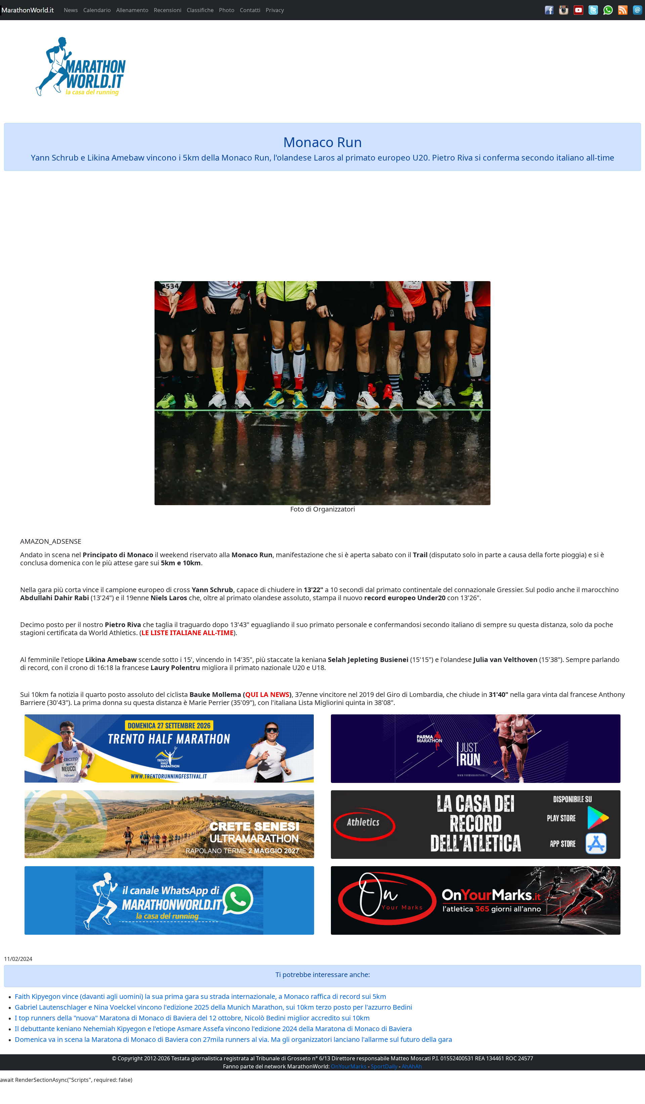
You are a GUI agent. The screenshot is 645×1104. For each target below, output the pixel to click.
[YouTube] (578, 9)
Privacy (275, 10)
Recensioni (167, 10)
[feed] (623, 9)
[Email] (637, 9)
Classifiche (200, 10)
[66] (169, 749)
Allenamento (132, 10)
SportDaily (384, 1066)
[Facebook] (549, 9)
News (71, 10)
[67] (169, 824)
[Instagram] (563, 9)
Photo (226, 10)
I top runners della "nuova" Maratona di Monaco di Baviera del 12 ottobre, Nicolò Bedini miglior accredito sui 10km (192, 1017)
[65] (169, 900)
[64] (476, 824)
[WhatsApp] (608, 9)
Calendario (97, 10)
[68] (476, 900)
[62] (476, 748)
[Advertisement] (403, 68)
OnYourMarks (349, 1066)
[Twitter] (593, 9)
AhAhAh (412, 1066)
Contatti (250, 10)
